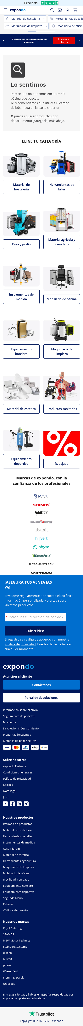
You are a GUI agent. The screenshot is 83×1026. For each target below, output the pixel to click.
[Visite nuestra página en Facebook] (12, 805)
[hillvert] (41, 538)
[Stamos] (41, 504)
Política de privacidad (20, 644)
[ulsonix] (41, 530)
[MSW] (41, 513)
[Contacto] (60, 10)
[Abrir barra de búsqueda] (52, 10)
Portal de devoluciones (41, 698)
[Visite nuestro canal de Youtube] (5, 805)
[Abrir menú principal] (5, 10)
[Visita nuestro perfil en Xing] (26, 805)
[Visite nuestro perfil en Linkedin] (19, 805)
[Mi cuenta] (67, 10)
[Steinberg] (41, 521)
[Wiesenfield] (41, 555)
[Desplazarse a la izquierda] (3, 40)
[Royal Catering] (41, 496)
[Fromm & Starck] (41, 564)
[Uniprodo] (41, 572)
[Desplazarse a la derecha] (79, 40)
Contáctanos (41, 685)
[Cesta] (75, 10)
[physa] (41, 547)
